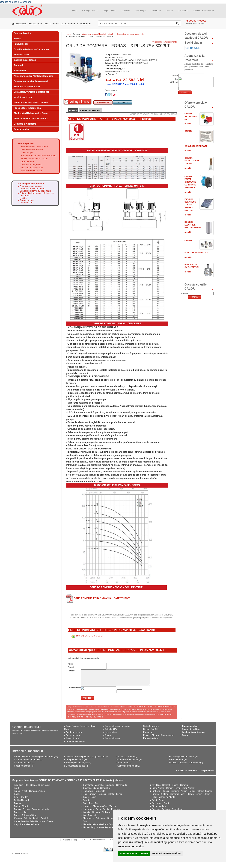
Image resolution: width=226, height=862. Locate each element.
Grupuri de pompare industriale (130, 34)
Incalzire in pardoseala (25, 60)
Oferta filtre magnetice (31, 164)
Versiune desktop (70, 840)
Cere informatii (103, 102)
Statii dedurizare (151, 726)
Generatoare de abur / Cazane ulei (31, 81)
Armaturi (18, 65)
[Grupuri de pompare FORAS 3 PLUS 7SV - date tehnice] (117, 167)
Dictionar (112, 840)
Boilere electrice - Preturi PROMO (193, 225)
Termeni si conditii (97, 840)
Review (71, 671)
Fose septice (111, 732)
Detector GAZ (111, 729)
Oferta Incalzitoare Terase (192, 160)
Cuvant (184, 294)
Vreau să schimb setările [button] (166, 853)
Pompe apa (148, 732)
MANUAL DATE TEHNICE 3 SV (89, 636)
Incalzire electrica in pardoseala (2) (186, 762)
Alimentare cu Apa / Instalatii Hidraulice (33, 76)
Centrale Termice (22, 33)
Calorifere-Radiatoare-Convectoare (31, 49)
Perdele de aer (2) (178, 759)
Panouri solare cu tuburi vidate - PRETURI (190, 204)
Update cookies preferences (15, 2)
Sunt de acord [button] (128, 853)
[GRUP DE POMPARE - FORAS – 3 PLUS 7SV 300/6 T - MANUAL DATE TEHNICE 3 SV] (73, 636)
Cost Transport (122, 102)
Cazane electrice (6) (24, 766)
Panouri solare (21, 44)
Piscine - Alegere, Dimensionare (158, 735)
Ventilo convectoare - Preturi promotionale (34, 160)
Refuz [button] (144, 853)
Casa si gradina (21, 129)
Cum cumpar (140, 11)
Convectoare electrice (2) (129, 759)
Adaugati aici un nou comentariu (83, 658)
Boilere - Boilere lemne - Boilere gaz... (38, 193)
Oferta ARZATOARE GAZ (191, 116)
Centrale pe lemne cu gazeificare (35, 191)
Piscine (23, 198)
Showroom (156, 11)
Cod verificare (74, 688)
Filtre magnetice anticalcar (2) (183, 756)
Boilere (17, 38)
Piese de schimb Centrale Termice (31, 118)
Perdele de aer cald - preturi (34, 146)
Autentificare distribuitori (203, 11)
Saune (185, 735)
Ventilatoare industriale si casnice (31, 102)
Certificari (126, 11)
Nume (70, 664)
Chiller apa (25, 196)
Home (74, 11)
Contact (169, 11)
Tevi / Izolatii (20, 70)
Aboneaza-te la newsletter (194, 57)
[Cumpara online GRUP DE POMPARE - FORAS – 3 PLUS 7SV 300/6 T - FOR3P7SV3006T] (77, 102)
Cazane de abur (190, 726)
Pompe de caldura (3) (76, 759)
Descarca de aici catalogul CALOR (196, 35)
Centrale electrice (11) (24, 762)
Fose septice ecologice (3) (78, 762)
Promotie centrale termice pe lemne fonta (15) (36, 756)
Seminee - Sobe (21, 54)
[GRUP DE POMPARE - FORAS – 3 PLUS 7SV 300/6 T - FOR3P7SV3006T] (83, 68)
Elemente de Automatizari (27, 86)
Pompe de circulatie (75, 741)
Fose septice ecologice (31, 186)
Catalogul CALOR (89, 11)
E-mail (71, 667)
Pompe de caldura (191, 729)
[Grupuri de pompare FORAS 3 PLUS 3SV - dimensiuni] (117, 254)
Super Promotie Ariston (32, 170)
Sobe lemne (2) (124, 762)
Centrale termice (112, 738)
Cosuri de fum (26, 203)
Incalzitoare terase (23, 97)
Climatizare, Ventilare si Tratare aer (31, 92)
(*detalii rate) (137, 84)
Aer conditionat (73, 735)
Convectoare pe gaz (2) (77, 766)
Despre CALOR (109, 11)
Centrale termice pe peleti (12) (28, 759)
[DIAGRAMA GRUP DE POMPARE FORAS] (117, 535)
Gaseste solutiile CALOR (196, 286)
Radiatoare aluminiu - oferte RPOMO (38, 155)
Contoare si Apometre (25, 124)
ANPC (83, 840)
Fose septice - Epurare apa (27, 108)
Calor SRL (192, 48)
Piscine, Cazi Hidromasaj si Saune (31, 113)
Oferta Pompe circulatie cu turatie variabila (190, 182)
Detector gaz (27, 152)
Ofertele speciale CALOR (196, 104)
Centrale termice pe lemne (32, 189)
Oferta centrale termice (32, 149)
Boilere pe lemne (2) (127, 756)
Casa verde (183, 11)
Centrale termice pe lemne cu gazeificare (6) (87, 756)
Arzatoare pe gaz (74, 732)
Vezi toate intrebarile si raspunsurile (196, 770)
